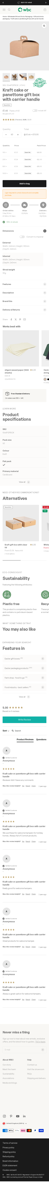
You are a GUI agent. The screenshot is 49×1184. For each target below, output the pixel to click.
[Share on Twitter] (15, 319)
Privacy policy (8, 1147)
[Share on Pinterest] (20, 319)
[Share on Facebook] (11, 319)
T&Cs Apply (40, 1042)
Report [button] (28, 786)
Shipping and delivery (36, 1078)
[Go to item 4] (31, 77)
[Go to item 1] (6, 77)
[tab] (25, 740)
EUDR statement (10, 1165)
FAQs (29, 1074)
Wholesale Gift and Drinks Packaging (20, 16)
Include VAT (42, 111)
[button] (24, 119)
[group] (24, 708)
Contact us (32, 1065)
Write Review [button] (24, 719)
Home (5, 16)
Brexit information (10, 1161)
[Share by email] (24, 319)
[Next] (45, 2)
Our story (7, 1065)
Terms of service (10, 1143)
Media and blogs (10, 1083)
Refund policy (8, 1156)
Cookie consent (10, 1170)
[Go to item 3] (23, 77)
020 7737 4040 (26, 2)
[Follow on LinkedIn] (24, 1116)
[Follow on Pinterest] (11, 1116)
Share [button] (33, 786)
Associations (8, 1078)
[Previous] (3, 2)
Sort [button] (5, 731)
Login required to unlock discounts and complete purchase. (21, 194)
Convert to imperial (34, 237)
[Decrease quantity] (6, 134)
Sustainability (8, 1074)
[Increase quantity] (18, 134)
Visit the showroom (35, 1069)
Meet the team (9, 1069)
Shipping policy (9, 1152)
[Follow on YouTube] (17, 1116)
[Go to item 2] (14, 77)
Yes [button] (23, 786)
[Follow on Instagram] (4, 1116)
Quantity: (7, 129)
